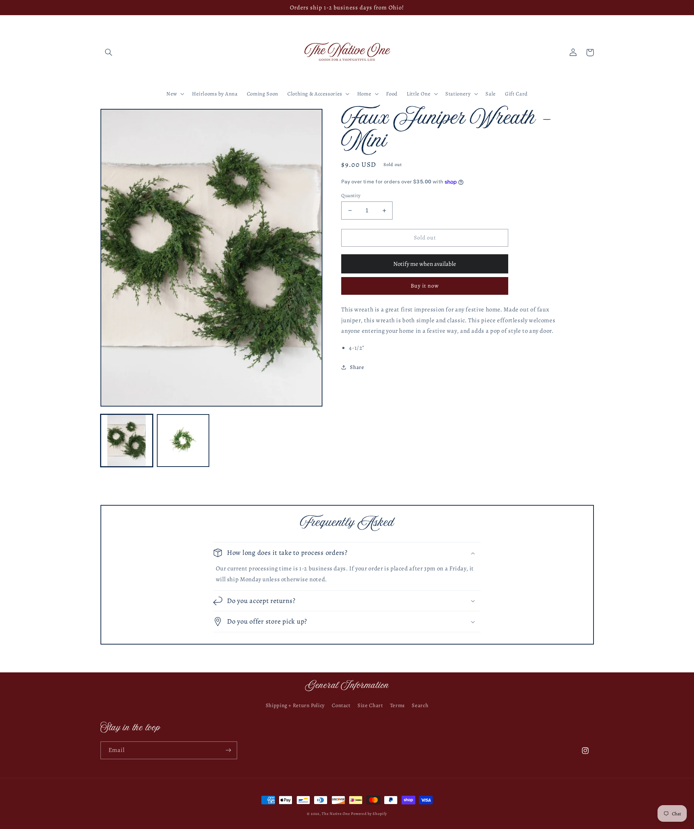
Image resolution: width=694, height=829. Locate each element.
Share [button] (357, 367)
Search (420, 705)
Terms (397, 705)
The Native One (336, 813)
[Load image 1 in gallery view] (126, 440)
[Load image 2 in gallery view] (183, 440)
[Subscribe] (228, 750)
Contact (341, 705)
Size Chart (370, 705)
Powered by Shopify (369, 813)
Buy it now (425, 285)
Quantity (350, 195)
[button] (108, 52)
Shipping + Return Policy (295, 705)
